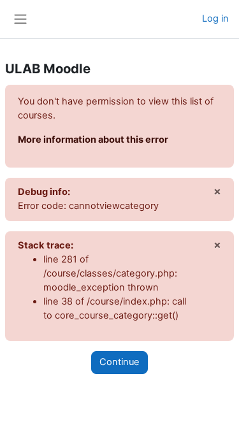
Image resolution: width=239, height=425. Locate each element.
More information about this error (93, 139)
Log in (215, 18)
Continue (119, 362)
